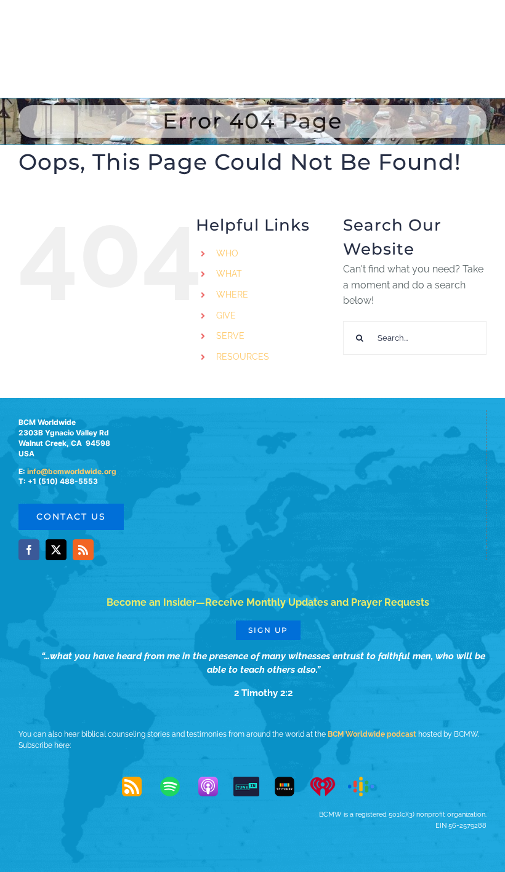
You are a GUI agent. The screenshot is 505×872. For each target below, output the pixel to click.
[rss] (83, 549)
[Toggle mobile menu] (480, 23)
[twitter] (56, 549)
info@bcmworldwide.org (71, 471)
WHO (227, 253)
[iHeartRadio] (329, 786)
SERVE (230, 336)
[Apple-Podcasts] (214, 786)
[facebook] (28, 549)
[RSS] (138, 786)
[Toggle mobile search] (455, 23)
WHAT (229, 274)
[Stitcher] (291, 786)
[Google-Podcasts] (367, 786)
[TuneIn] (252, 786)
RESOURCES (242, 357)
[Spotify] (176, 786)
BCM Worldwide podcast (372, 734)
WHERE (232, 294)
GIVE (226, 315)
